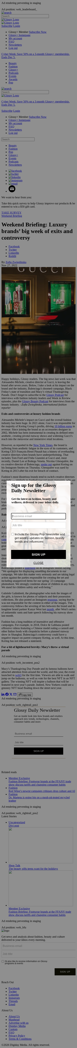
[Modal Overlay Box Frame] (38, 524)
